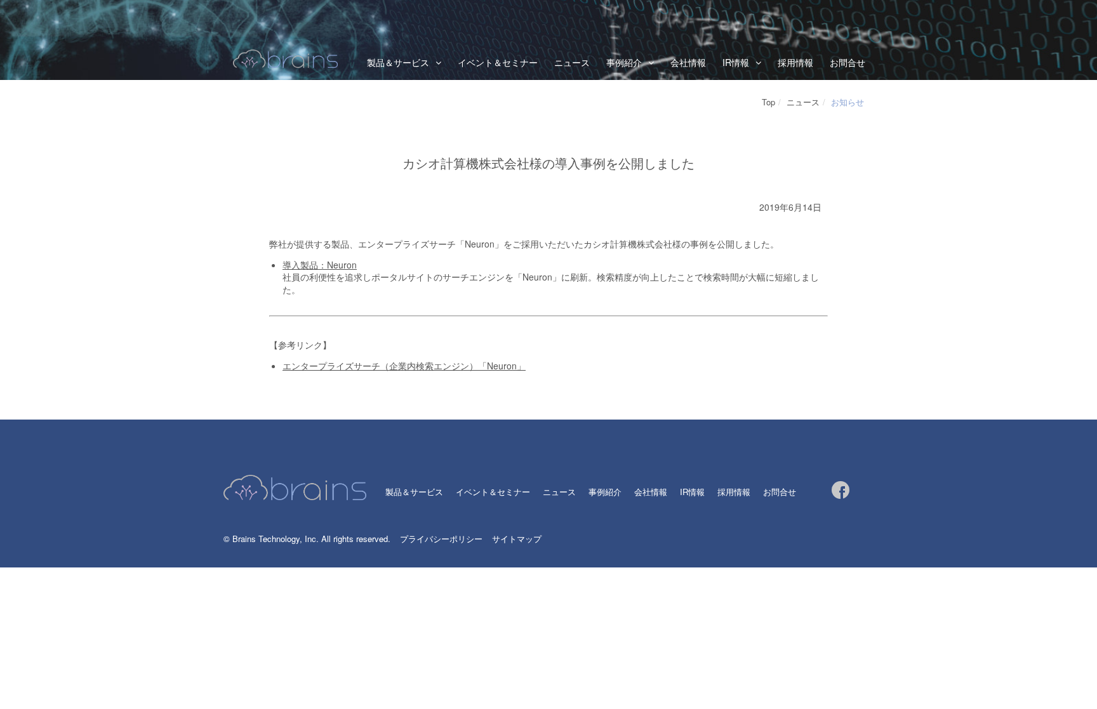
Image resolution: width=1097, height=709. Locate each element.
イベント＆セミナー (498, 62)
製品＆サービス (398, 62)
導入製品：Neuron (320, 264)
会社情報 (688, 62)
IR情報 (735, 62)
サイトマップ (517, 539)
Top (768, 102)
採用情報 (795, 62)
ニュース (572, 62)
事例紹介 (605, 492)
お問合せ (847, 62)
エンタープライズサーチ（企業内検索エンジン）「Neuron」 (404, 365)
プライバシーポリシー (441, 539)
